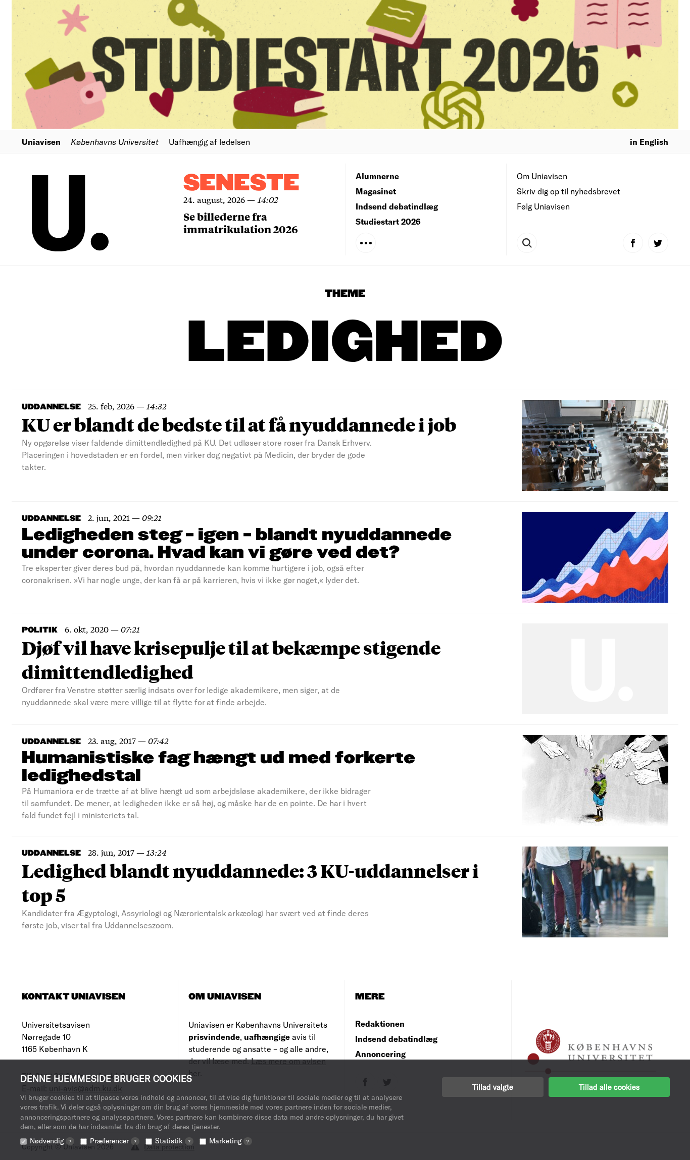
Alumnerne (377, 176)
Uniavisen (41, 141)
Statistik (172, 1140)
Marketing (229, 1140)
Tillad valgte (492, 1086)
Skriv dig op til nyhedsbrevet (568, 191)
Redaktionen (380, 1023)
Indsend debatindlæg (397, 206)
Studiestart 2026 (388, 221)
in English (649, 141)
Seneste (241, 183)
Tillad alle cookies (609, 1086)
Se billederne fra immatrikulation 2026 (240, 222)
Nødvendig (50, 1140)
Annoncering (380, 1054)
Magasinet (376, 191)
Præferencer (113, 1140)
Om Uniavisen (542, 176)
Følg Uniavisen (543, 206)
